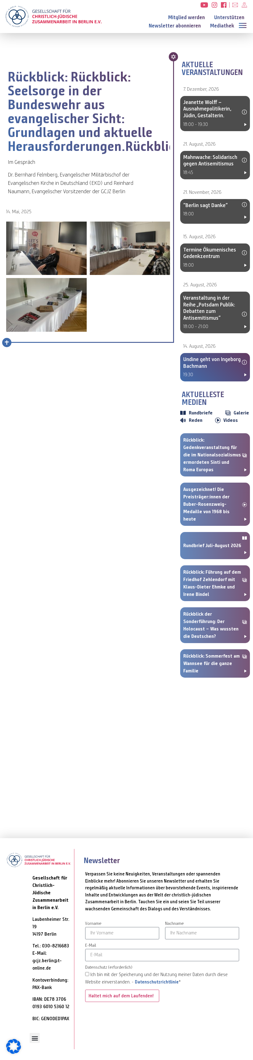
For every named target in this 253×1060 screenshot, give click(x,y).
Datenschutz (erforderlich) (108, 967)
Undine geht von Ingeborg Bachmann (212, 362)
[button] (244, 24)
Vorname (93, 923)
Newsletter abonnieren (175, 26)
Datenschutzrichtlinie (157, 982)
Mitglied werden (186, 17)
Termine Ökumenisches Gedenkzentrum (209, 253)
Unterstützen (229, 17)
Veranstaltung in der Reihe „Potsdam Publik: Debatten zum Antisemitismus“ (209, 307)
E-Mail (90, 945)
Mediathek (222, 26)
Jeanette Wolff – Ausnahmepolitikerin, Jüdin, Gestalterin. (207, 109)
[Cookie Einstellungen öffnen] (13, 1052)
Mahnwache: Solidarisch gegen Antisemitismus (210, 160)
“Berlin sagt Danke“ (205, 205)
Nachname (174, 923)
